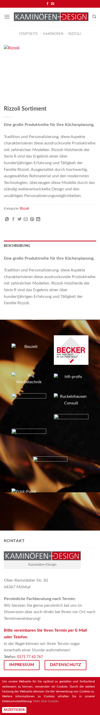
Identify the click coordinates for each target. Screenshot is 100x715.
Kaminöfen (53, 33)
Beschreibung (17, 245)
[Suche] (94, 17)
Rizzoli (74, 33)
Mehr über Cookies (46, 701)
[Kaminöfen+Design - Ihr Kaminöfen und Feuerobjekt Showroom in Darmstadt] (51, 16)
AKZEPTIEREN (14, 710)
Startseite (28, 33)
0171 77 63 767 (30, 657)
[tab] (50, 246)
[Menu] (7, 16)
